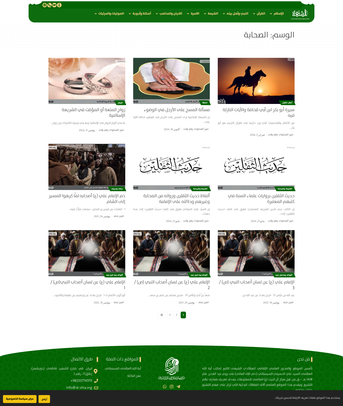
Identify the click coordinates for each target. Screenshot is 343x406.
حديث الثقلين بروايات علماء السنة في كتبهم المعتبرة (261, 198)
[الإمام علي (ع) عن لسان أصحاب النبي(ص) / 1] (86, 253)
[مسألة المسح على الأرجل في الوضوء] (171, 81)
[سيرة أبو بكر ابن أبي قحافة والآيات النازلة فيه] (256, 81)
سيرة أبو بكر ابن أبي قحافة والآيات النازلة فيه (259, 112)
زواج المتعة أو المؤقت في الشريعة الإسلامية (93, 112)
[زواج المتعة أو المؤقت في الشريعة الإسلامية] (86, 81)
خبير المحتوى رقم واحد (280, 135)
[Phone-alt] (49, 5)
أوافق (44, 399)
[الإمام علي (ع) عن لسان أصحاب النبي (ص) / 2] (171, 253)
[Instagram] (171, 387)
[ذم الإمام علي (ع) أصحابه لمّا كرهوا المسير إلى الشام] (86, 167)
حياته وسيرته (117, 188)
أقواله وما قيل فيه (284, 275)
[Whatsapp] (165, 387)
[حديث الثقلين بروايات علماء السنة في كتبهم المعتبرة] (256, 167)
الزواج (120, 102)
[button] (276, 13)
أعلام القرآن (287, 102)
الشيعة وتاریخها (285, 188)
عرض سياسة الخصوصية (20, 399)
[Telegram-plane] (178, 387)
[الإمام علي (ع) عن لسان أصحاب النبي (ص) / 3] (256, 253)
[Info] (59, 5)
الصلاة (204, 102)
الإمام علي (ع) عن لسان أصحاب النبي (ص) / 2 (172, 285)
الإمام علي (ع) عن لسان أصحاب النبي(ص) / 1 (87, 285)
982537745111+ (81, 381)
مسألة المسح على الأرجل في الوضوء (177, 109)
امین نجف (119, 216)
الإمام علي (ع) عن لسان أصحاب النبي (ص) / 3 (257, 285)
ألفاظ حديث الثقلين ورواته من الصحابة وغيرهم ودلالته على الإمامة (176, 198)
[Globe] (44, 5)
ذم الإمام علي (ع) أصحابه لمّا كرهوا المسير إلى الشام (87, 198)
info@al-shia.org (79, 387)
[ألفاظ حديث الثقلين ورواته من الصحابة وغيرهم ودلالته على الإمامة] (171, 167)
